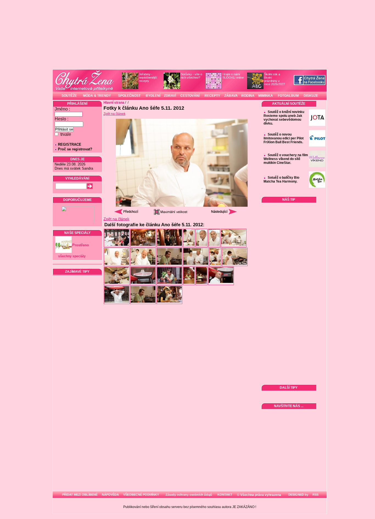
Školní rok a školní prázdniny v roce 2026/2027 (274, 79)
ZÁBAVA (231, 96)
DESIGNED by (297, 494)
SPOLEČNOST (129, 96)
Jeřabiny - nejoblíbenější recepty (148, 77)
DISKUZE (311, 96)
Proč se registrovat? (75, 149)
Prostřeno (80, 245)
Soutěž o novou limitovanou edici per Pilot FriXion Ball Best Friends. (284, 138)
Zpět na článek (114, 114)
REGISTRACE (69, 144)
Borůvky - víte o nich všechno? (191, 76)
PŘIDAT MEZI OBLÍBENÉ (79, 494)
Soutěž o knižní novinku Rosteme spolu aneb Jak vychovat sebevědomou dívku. (284, 117)
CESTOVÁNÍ (190, 96)
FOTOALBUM (288, 96)
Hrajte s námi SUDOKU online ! (233, 77)
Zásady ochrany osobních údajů (189, 494)
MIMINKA (265, 96)
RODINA (247, 96)
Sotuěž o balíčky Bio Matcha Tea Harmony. (281, 179)
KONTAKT (224, 494)
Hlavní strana (113, 102)
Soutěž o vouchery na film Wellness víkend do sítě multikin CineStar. (286, 159)
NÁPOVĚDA (110, 494)
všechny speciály (72, 256)
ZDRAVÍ (170, 96)
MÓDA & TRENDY (97, 96)
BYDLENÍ (153, 96)
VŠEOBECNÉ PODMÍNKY (141, 494)
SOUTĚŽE (69, 96)
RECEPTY (212, 96)
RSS (315, 494)
